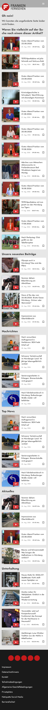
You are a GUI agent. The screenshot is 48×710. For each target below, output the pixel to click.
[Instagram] (17, 658)
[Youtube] (24, 658)
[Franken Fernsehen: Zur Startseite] (14, 7)
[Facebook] (11, 658)
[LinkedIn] (30, 658)
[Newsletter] (37, 658)
